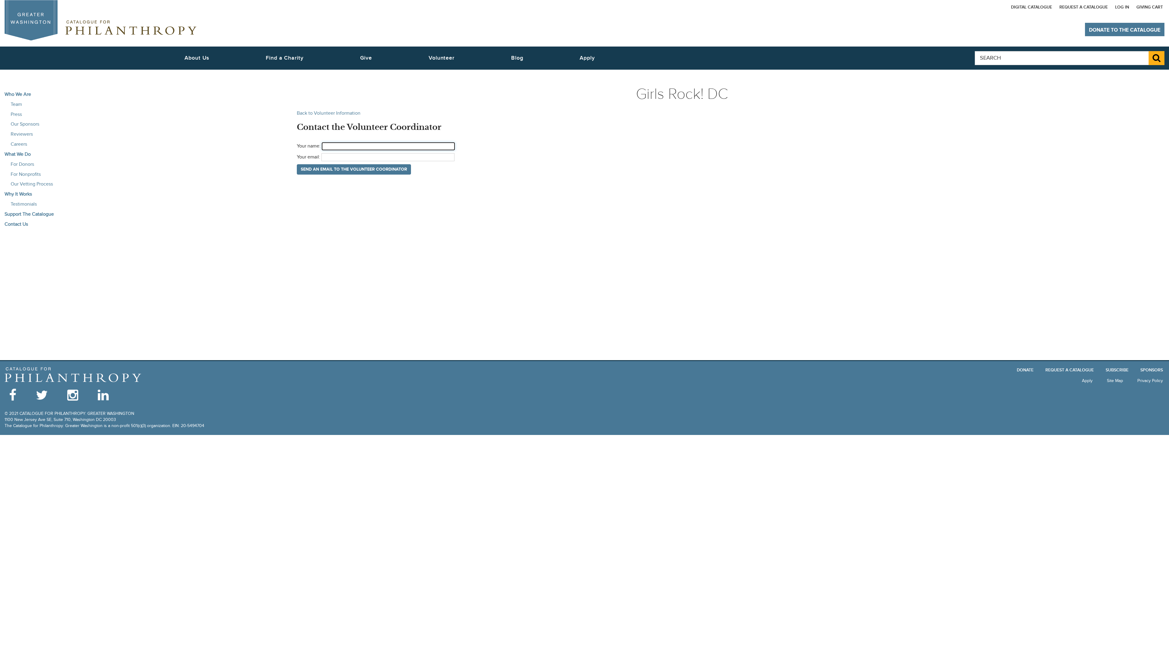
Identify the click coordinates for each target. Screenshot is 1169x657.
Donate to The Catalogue (1124, 30)
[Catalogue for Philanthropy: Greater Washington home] (100, 20)
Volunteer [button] (442, 58)
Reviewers (22, 134)
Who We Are (18, 94)
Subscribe (1117, 370)
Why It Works (18, 194)
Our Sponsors (25, 124)
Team (16, 104)
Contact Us (16, 224)
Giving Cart (1149, 7)
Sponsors (1151, 370)
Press (16, 114)
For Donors (22, 164)
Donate (1025, 370)
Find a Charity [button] (285, 58)
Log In (1122, 7)
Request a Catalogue (1083, 7)
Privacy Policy (1150, 380)
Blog (517, 58)
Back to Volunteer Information (328, 113)
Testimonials (24, 204)
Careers (19, 144)
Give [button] (366, 58)
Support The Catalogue (29, 214)
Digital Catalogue (1031, 7)
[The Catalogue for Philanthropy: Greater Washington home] (73, 375)
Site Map (1115, 380)
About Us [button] (196, 58)
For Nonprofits (26, 174)
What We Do (18, 154)
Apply (587, 58)
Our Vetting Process (32, 184)
